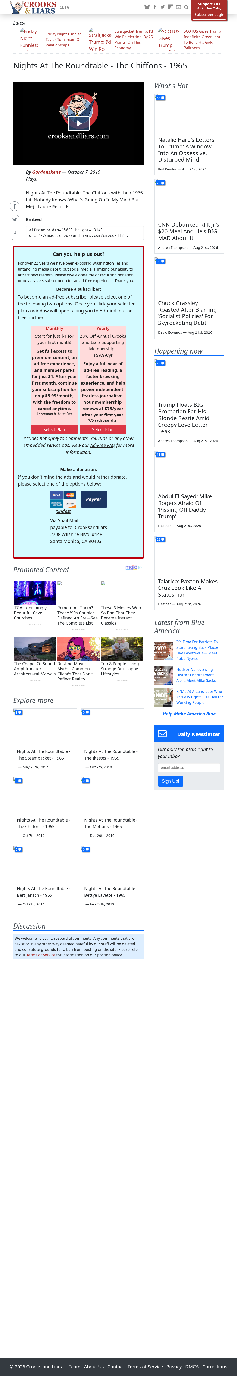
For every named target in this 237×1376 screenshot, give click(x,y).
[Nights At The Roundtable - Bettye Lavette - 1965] (112, 863)
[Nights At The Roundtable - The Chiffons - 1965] (45, 795)
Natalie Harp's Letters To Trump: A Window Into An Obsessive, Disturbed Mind (186, 149)
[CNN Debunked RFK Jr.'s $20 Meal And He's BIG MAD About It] (189, 198)
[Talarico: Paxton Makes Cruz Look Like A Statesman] (189, 555)
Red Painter (167, 169)
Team (75, 1367)
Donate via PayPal (94, 499)
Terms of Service (40, 954)
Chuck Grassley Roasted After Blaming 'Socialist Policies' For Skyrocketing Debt (187, 312)
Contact (115, 1367)
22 (158, 363)
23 (158, 539)
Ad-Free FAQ (102, 445)
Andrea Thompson (173, 247)
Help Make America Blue (189, 714)
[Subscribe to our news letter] (178, 7)
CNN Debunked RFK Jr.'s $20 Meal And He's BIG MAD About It (188, 231)
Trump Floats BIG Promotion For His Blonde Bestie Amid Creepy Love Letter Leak (183, 418)
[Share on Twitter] (15, 219)
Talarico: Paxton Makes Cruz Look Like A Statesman (188, 587)
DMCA (192, 1367)
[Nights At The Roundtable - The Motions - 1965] (112, 795)
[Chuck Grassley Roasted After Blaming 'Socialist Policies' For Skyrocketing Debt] (189, 276)
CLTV (64, 7)
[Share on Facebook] (15, 206)
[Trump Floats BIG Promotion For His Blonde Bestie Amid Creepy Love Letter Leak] (189, 378)
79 (158, 183)
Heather (164, 525)
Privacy (174, 1367)
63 (158, 97)
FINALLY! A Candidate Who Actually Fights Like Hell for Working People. (199, 697)
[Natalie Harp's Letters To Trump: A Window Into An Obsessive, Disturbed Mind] (189, 113)
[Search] (186, 7)
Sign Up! (170, 781)
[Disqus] (78, 1145)
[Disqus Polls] (78, 1022)
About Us (94, 1367)
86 (158, 261)
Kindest (63, 511)
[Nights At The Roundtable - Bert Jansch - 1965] (45, 863)
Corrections (214, 1367)
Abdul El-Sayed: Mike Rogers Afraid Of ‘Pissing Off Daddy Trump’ (185, 506)
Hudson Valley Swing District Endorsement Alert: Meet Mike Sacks (196, 675)
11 (158, 454)
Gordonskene (46, 172)
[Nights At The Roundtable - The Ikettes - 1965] (112, 726)
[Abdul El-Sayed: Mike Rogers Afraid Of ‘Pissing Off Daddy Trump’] (189, 470)
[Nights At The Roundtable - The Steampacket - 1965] (45, 726)
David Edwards (170, 332)
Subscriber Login (209, 14)
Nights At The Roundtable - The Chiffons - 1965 (100, 65)
